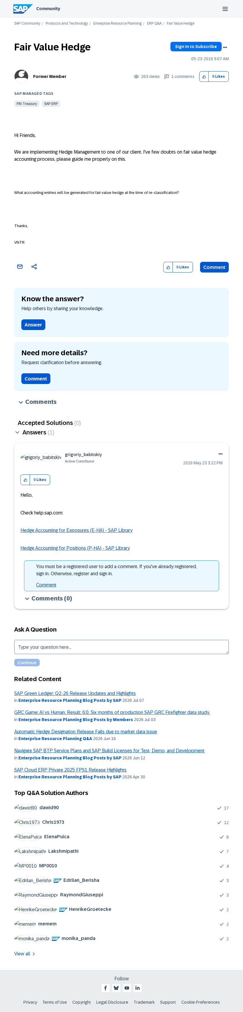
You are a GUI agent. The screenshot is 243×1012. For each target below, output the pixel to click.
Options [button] (225, 47)
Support (168, 1002)
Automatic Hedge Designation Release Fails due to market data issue (85, 731)
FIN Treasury (27, 104)
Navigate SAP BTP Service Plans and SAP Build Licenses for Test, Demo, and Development (109, 750)
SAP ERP (51, 104)
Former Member (49, 76)
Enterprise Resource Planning (117, 24)
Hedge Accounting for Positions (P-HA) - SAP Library (75, 548)
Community (48, 8)
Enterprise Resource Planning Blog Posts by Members (75, 719)
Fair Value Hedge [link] (180, 24)
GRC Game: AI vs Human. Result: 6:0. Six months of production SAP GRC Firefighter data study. (112, 712)
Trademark (144, 1002)
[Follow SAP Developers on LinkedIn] (137, 988)
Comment (214, 267)
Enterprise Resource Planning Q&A (55, 738)
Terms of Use (54, 1002)
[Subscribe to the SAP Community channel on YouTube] (126, 988)
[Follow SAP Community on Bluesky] (116, 988)
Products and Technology (67, 24)
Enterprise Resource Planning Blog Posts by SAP (70, 700)
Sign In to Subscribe (196, 46)
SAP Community (27, 24)
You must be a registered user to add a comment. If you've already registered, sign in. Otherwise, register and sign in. (116, 570)
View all (22, 953)
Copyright (81, 1002)
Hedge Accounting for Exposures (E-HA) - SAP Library (76, 530)
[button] (204, 76)
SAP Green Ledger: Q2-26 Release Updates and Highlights (75, 693)
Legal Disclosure (112, 1002)
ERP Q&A (154, 24)
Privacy (30, 1002)
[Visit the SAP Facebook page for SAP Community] (105, 988)
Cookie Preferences (200, 1002)
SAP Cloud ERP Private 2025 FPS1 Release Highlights (70, 769)
